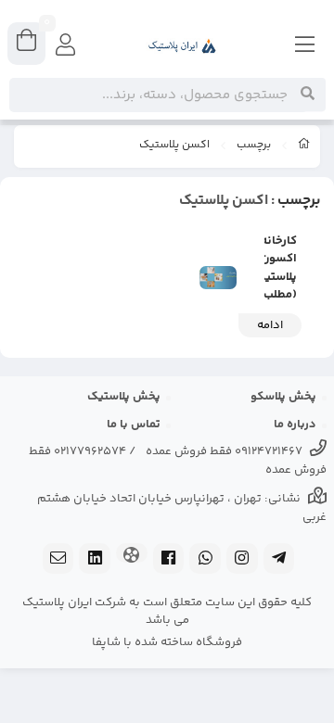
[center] (307, 94)
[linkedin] (94, 560)
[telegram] (279, 560)
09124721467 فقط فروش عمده (224, 451)
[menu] (305, 46)
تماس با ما (134, 424)
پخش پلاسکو (283, 396)
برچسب (254, 145)
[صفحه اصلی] (304, 146)
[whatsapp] (205, 560)
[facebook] (169, 560)
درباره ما (295, 424)
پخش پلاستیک (124, 396)
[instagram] (242, 560)
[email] (58, 560)
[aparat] (132, 555)
